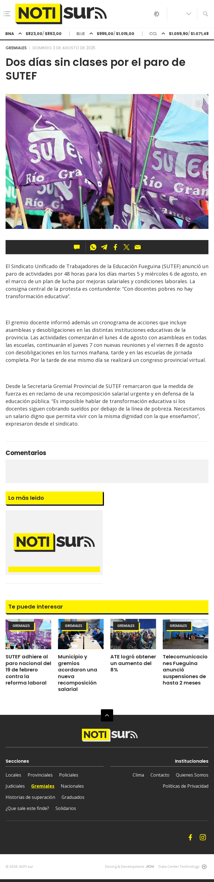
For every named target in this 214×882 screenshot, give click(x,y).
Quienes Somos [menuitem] (192, 775)
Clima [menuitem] (138, 775)
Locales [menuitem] (13, 775)
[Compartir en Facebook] (115, 247)
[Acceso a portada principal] (61, 14)
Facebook (190, 837)
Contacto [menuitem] (159, 775)
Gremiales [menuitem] (42, 786)
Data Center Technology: (179, 866)
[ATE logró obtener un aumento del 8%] (133, 634)
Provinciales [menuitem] (40, 775)
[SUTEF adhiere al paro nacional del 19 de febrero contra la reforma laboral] (28, 634)
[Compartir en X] (126, 247)
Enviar (137, 247)
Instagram (202, 837)
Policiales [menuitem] (68, 775)
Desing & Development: (125, 866)
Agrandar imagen (198, 106)
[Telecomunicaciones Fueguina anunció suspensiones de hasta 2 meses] (185, 634)
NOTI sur (26, 866)
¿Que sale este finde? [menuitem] (27, 808)
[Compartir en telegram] (104, 247)
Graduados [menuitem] (73, 797)
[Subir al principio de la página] (107, 715)
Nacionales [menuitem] (72, 786)
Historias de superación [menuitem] (30, 797)
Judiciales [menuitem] (15, 786)
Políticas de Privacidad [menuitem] (185, 786)
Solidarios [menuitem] (65, 808)
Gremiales (16, 48)
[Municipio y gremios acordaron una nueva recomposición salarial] (81, 634)
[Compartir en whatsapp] (93, 247)
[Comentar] (78, 247)
